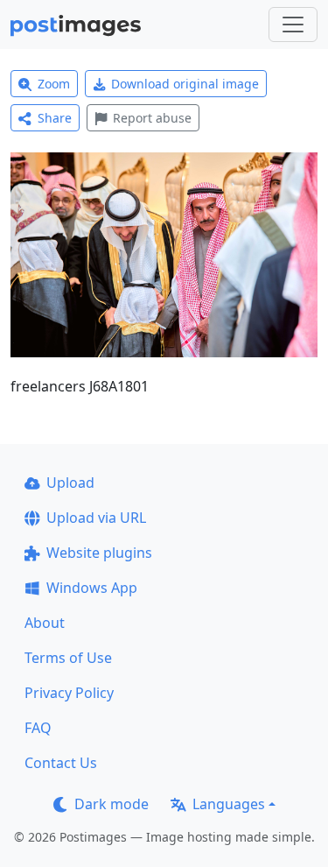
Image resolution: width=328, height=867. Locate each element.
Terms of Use (68, 657)
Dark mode (111, 804)
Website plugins (99, 552)
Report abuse (152, 117)
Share (55, 117)
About (44, 622)
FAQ (38, 727)
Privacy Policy (69, 692)
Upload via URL (96, 517)
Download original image (185, 83)
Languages (228, 804)
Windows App (91, 587)
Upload (70, 482)
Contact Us (60, 762)
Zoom (54, 83)
